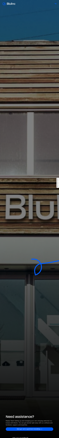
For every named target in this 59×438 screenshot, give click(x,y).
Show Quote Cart (57, 183)
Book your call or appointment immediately (28, 429)
